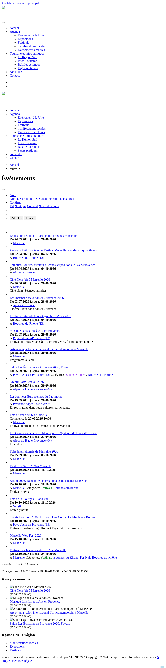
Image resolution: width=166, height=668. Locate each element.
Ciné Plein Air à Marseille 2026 (30, 279)
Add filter (16, 218)
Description (24, 198)
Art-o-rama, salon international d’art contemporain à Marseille (49, 349)
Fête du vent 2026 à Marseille (29, 415)
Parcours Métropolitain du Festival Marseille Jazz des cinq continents (54, 250)
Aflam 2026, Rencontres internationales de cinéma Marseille (48, 480)
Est (12, 206)
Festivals (23, 42)
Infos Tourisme (27, 61)
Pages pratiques (28, 68)
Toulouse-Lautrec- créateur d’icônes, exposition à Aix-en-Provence (52, 265)
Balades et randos (29, 64)
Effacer (30, 218)
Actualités (16, 72)
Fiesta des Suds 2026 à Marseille (30, 466)
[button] (13, 195)
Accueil (15, 28)
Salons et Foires (76, 374)
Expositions (25, 39)
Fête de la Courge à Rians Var (29, 499)
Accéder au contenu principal (20, 3)
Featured (68, 198)
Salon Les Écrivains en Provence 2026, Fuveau (40, 367)
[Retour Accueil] (27, 17)
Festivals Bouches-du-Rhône (98, 557)
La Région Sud (27, 57)
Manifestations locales (24, 643)
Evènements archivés (31, 50)
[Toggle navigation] (3, 189)
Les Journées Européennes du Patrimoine (36, 396)
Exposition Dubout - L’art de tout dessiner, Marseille (43, 235)
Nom (13, 198)
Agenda (15, 31)
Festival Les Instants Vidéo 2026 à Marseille (38, 550)
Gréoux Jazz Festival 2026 (27, 382)
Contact (15, 75)
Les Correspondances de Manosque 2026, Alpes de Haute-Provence (53, 433)
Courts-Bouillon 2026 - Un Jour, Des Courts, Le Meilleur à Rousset (53, 517)
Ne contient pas (49, 206)
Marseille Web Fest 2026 (26, 535)
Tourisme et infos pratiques (27, 53)
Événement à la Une (31, 35)
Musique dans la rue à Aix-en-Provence (35, 330)
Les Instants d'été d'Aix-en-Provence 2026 (37, 298)
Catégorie (45, 198)
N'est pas (20, 206)
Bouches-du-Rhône (100, 374)
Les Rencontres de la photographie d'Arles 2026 (40, 316)
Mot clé (57, 198)
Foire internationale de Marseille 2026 (34, 451)
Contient (32, 206)
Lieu (35, 198)
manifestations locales (32, 46)
